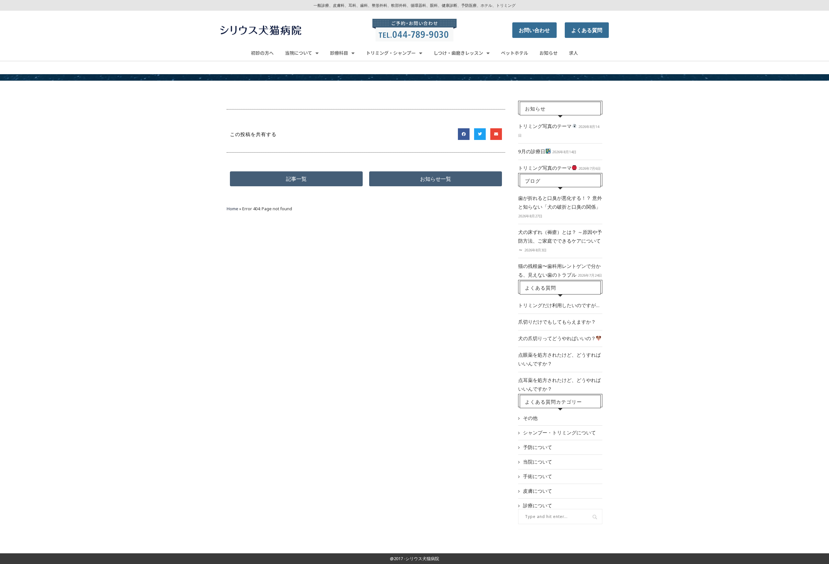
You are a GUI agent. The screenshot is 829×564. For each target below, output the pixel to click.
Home (232, 209)
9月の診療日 (531, 151)
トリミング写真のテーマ (545, 126)
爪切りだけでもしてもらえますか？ (557, 321)
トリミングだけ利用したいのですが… (558, 305)
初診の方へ (262, 53)
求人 (573, 53)
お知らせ (548, 53)
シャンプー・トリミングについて (559, 432)
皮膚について (537, 491)
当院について (537, 461)
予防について (537, 447)
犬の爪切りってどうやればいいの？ (557, 338)
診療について (537, 505)
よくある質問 (586, 30)
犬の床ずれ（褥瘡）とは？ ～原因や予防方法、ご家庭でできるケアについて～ (560, 241)
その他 (530, 418)
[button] (296, 178)
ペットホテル (514, 53)
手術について (537, 476)
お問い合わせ (534, 30)
